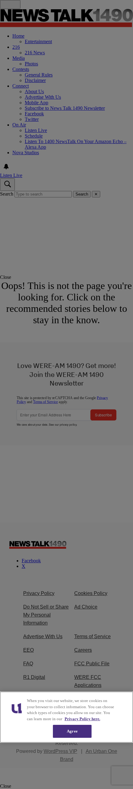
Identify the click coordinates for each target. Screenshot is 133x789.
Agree (72, 731)
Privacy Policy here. (82, 719)
